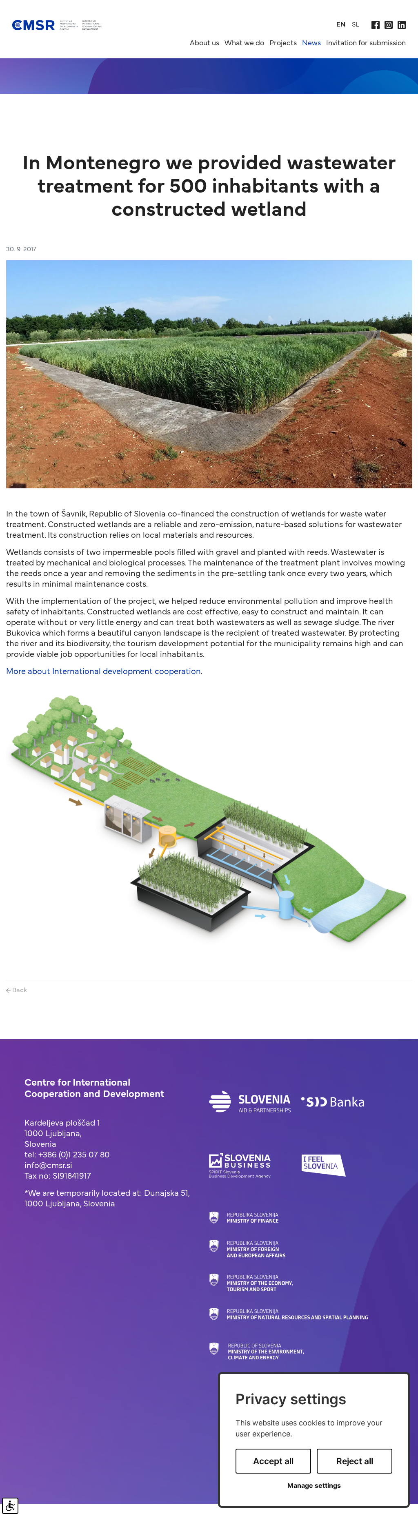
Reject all (354, 1461)
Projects (283, 42)
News (311, 42)
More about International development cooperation (103, 670)
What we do (244, 42)
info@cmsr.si (48, 1164)
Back (19, 989)
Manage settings (314, 1485)
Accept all (273, 1461)
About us (204, 42)
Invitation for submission (366, 42)
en (341, 23)
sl (355, 23)
